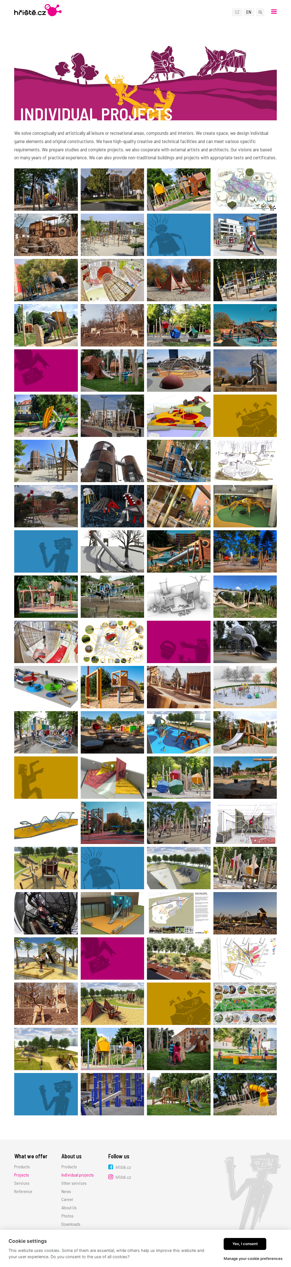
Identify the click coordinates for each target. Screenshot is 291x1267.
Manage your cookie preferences (253, 1258)
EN (248, 12)
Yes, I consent (245, 1243)
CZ (237, 12)
